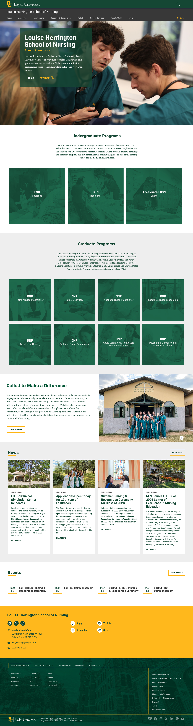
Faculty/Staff (116, 18)
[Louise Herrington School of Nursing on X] (16, 623)
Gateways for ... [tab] (96, 665)
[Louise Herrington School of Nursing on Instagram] (22, 623)
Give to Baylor (35, 685)
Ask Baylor (15, 681)
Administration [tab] (64, 665)
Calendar (33, 673)
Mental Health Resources (161, 694)
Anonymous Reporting (160, 674)
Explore (45, 78)
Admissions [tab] (80, 665)
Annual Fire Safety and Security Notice (166, 678)
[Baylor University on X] (165, 720)
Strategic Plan (53, 685)
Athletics (14, 677)
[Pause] (182, 438)
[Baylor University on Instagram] (160, 720)
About (9, 18)
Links (131, 18)
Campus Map (35, 677)
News (50, 673)
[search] (178, 4)
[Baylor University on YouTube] (181, 720)
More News (177, 452)
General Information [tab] (20, 665)
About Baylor (16, 673)
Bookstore (15, 685)
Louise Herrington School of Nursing (32, 11)
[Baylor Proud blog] (149, 720)
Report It (155, 702)
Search (50, 677)
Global (80, 18)
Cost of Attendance (159, 682)
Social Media (53, 681)
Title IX (154, 706)
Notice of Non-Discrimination (163, 698)
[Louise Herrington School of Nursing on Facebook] (9, 623)
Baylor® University (56, 718)
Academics (22, 18)
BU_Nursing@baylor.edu (24, 642)
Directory (33, 681)
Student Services (97, 18)
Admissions (39, 18)
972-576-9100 (19, 647)
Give (182, 18)
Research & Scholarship (61, 18)
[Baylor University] (23, 4)
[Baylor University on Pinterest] (176, 720)
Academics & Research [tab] (43, 665)
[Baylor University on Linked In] (171, 720)
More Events (177, 572)
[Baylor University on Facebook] (155, 720)
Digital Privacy (157, 686)
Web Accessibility (158, 709)
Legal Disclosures (158, 690)
